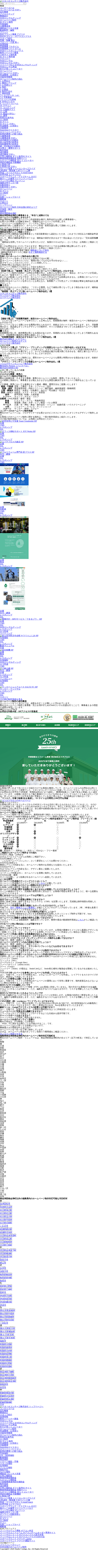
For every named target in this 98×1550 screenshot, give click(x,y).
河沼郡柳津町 (6, 1253)
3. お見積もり (6, 85)
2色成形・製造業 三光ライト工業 (15, 170)
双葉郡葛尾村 (6, 1347)
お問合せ (4, 203)
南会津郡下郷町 (7, 1372)
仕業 (2, 423)
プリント (4, 32)
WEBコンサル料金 (8, 67)
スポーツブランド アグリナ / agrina (16, 1539)
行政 (2, 648)
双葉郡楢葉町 (6, 1360)
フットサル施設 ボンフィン (12, 181)
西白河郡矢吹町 (7, 1320)
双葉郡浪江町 (6, 1357)
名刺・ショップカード (10, 197)
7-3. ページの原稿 (8, 99)
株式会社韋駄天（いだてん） (13, 339)
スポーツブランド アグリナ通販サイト (17, 1541)
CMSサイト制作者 (8, 55)
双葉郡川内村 (6, 1350)
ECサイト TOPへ (7, 124)
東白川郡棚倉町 (7, 1331)
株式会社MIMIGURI (9, 368)
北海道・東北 (6, 209)
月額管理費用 (6, 77)
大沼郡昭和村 (6, 1242)
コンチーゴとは (7, 8)
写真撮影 (4, 24)
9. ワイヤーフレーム (9, 103)
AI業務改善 (5, 26)
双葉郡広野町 (6, 1363)
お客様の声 (5, 164)
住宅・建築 (5, 454)
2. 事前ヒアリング (8, 83)
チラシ (3, 195)
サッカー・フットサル (10, 689)
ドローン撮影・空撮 (9, 1461)
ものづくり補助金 (8, 1480)
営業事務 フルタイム (9, 46)
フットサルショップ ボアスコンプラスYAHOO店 (22, 1537)
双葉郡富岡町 (6, 1354)
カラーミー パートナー (10, 132)
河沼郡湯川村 (6, 1257)
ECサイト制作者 (7, 57)
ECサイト (4, 122)
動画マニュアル (7, 646)
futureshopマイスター (9, 130)
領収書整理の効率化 (9, 144)
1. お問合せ (5, 81)
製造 (2, 562)
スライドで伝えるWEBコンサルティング (18, 65)
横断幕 (3, 199)
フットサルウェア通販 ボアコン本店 (16, 1531)
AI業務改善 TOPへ (8, 138)
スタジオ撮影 (6, 1463)
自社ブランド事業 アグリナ (12, 34)
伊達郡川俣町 (6, 1296)
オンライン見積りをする (11, 1034)
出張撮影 (4, 660)
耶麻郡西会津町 (7, 1399)
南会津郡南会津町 (8, 213)
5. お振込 (4, 89)
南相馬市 (4, 1384)
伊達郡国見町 (6, 1299)
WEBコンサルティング (10, 18)
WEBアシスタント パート (11, 50)
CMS (2, 425)
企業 (2, 433)
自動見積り (5, 185)
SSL (2, 429)
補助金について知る (39, 250)
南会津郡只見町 (7, 1375)
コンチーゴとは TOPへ (10, 10)
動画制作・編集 (7, 30)
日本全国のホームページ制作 (13, 1547)
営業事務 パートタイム (10, 48)
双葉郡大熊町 (6, 1344)
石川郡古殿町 (6, 1223)
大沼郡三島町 (6, 1245)
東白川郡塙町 (7, 1335)
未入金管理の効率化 (9, 142)
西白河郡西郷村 (7, 1317)
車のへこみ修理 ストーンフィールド (16, 179)
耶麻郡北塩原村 (7, 1396)
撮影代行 (4, 1469)
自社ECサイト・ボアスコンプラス (15, 36)
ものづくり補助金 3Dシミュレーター (17, 160)
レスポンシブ (6, 427)
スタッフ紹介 (6, 38)
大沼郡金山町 (6, 1239)
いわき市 (4, 1226)
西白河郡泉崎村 (7, 1310)
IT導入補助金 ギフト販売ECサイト (16, 156)
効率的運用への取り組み (11, 134)
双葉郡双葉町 (6, 1366)
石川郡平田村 (6, 1220)
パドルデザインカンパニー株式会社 (16, 364)
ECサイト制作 (6, 22)
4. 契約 (3, 87)
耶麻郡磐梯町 (6, 1402)
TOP (2, 1404)
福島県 (3, 211)
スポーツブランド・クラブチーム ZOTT (18, 177)
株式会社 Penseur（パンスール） (14, 366)
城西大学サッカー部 (9, 183)
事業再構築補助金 (8, 1478)
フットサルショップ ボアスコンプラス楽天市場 (21, 1535)
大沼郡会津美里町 (8, 1235)
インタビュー (6, 678)
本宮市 (3, 1387)
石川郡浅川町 (6, 1210)
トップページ (6, 205)
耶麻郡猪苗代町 (7, 1393)
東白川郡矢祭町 (7, 1338)
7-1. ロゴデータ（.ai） (10, 95)
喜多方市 (4, 1260)
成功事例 (4, 152)
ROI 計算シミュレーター (11, 69)
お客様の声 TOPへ (8, 166)
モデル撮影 (5, 1472)
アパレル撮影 (6, 1467)
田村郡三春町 (6, 1289)
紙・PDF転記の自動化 (10, 146)
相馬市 (3, 1281)
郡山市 (3, 1263)
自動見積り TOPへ (8, 187)
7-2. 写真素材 (6, 97)
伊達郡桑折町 (6, 1302)
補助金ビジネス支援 (9, 28)
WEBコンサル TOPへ (9, 63)
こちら (42, 883)
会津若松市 (5, 1204)
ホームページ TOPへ (9, 73)
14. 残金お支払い (7, 114)
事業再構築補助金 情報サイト (13, 158)
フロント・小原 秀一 (9, 42)
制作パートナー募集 (9, 52)
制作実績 (4, 150)
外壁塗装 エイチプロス (10, 175)
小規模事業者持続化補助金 (12, 1482)
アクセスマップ (7, 14)
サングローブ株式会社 (10, 295)
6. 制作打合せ (6, 91)
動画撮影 (4, 1457)
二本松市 (4, 1323)
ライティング (6, 633)
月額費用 (4, 128)
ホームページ (6, 71)
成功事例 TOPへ (7, 154)
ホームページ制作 (8, 20)
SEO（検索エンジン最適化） (23, 907)
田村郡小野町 (6, 1286)
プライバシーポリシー (10, 1545)
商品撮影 (4, 1459)
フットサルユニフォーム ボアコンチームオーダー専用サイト (28, 1533)
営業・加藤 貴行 (7, 40)
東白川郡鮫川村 (7, 1328)
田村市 (3, 1292)
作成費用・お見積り (9, 75)
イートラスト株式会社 (10, 343)
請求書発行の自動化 (9, 140)
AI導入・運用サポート (10, 148)
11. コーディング (7, 107)
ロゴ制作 (4, 120)
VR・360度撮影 (7, 1455)
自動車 (3, 509)
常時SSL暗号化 (7, 118)
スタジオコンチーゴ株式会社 (13, 293)
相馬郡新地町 (6, 1278)
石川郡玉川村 (6, 1216)
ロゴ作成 (4, 631)
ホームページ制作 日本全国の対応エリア (18, 207)
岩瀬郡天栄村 (6, 1232)
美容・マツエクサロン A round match (16, 173)
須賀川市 (4, 1271)
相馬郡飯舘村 (6, 1274)
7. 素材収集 (5, 93)
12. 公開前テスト (7, 109)
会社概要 (4, 12)
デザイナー (5, 59)
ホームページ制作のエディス (13, 341)
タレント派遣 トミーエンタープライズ (17, 168)
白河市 (3, 1268)
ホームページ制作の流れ (11, 79)
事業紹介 (4, 16)
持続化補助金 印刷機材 (10, 162)
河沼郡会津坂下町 (8, 1250)
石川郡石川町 (6, 1213)
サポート (4, 201)
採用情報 (4, 44)
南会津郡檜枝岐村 (8, 1378)
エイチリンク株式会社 (10, 297)
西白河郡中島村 (7, 1313)
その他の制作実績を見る (11, 699)
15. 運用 (3, 116)
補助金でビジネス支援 (10, 1474)
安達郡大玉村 (6, 1207)
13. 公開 (3, 111)
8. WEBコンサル (7, 101)
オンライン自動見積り (10, 1514)
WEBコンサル (6, 61)
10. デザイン (5, 105)
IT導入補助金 (6, 1476)
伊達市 (3, 1305)
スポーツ (4, 697)
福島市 (3, 1341)
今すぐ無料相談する (38, 252)
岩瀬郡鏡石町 (6, 1229)
